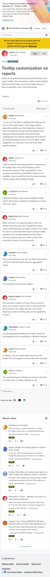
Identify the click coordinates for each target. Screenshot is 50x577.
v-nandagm (13, 532)
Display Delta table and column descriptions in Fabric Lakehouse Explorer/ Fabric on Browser (28, 473)
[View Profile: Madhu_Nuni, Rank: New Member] (5, 217)
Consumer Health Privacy (33, 572)
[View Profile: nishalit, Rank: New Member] (5, 117)
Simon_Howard (14, 459)
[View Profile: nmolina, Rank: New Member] (5, 278)
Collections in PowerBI (18, 425)
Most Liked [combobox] (41, 108)
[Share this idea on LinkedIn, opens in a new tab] (24, 400)
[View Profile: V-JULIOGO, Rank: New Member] (5, 192)
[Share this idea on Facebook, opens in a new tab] (15, 400)
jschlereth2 (13, 434)
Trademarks (6, 569)
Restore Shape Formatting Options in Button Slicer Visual (27, 448)
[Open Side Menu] (3, 28)
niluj (10, 370)
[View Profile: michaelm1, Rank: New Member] (5, 253)
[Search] (30, 28)
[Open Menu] (46, 35)
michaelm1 (13, 252)
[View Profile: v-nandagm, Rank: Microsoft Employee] (5, 523)
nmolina (12, 277)
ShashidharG (13, 327)
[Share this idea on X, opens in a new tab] (19, 400)
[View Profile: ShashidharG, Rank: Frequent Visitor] (5, 328)
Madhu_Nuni (13, 216)
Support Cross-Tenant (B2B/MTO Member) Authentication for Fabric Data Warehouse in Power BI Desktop (27, 522)
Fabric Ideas (8, 35)
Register (37, 28)
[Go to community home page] (17, 28)
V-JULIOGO (13, 191)
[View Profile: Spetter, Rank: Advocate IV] (5, 159)
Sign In (44, 28)
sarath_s (12, 52)
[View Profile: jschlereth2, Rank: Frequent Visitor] (5, 427)
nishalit (11, 115)
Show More (7, 391)
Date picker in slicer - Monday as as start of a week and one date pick (27, 497)
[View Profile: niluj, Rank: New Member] (5, 372)
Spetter (11, 158)
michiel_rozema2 (15, 296)
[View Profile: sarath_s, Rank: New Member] (5, 53)
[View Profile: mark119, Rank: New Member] (5, 350)
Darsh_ (11, 483)
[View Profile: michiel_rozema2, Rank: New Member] (5, 297)
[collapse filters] (45, 417)
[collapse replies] (25, 113)
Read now (33, 46)
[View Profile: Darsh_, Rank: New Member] (5, 473)
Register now (7, 20)
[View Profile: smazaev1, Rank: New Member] (5, 498)
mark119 (12, 349)
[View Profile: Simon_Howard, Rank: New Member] (5, 449)
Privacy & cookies (22, 564)
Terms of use (36, 564)
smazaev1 (12, 508)
